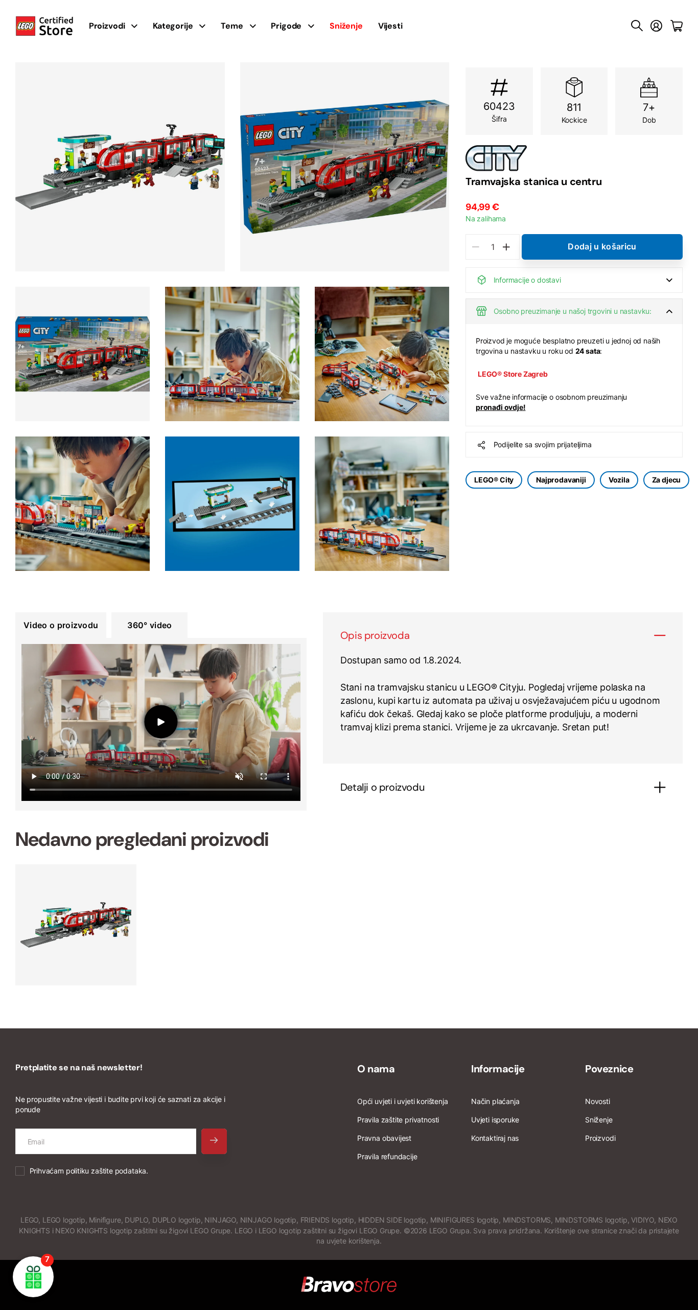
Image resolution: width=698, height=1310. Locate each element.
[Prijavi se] (656, 26)
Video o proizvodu (61, 625)
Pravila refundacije (387, 1156)
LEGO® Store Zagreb (513, 374)
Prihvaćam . (89, 1170)
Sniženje (599, 1119)
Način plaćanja (495, 1101)
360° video (149, 625)
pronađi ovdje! (500, 407)
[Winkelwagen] (676, 26)
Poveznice (609, 1068)
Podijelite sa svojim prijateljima (543, 444)
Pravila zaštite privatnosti (398, 1119)
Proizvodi (600, 1138)
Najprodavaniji (561, 479)
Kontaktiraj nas (495, 1138)
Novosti (597, 1101)
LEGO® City (494, 479)
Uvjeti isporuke (495, 1119)
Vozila (619, 479)
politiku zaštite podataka (106, 1170)
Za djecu (666, 479)
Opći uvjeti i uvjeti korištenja (402, 1101)
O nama (376, 1068)
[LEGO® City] (574, 158)
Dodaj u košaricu (602, 246)
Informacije (498, 1068)
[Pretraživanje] (637, 26)
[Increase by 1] (506, 247)
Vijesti (390, 25)
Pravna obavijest (384, 1138)
